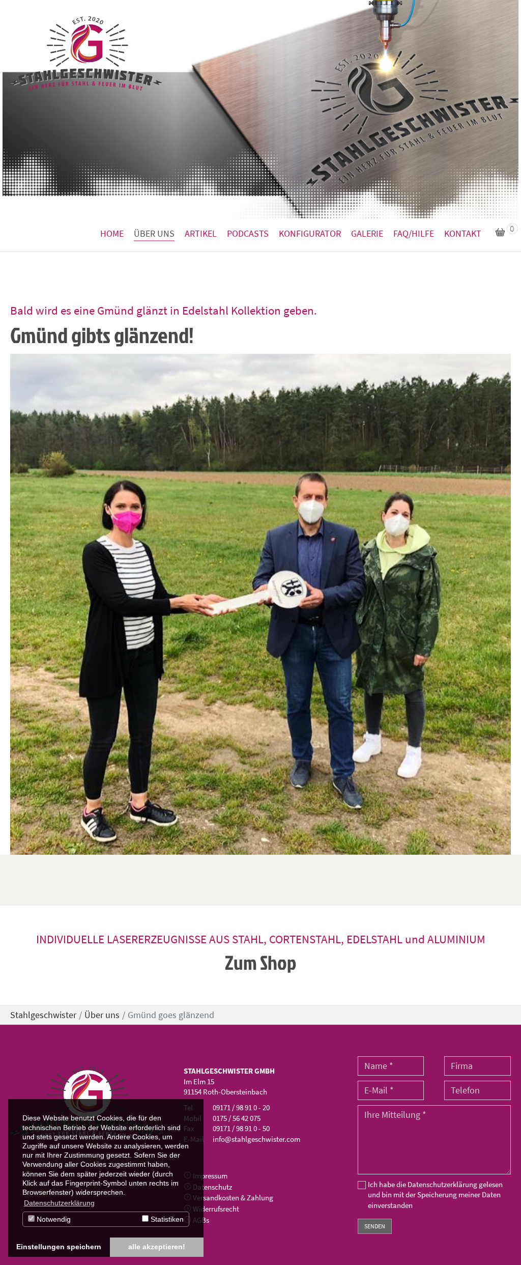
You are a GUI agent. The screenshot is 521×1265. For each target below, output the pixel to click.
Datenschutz (212, 1187)
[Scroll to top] (497, 1241)
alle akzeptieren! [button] (156, 1247)
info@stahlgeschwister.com (256, 1139)
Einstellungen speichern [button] (58, 1247)
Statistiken (166, 1219)
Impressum (210, 1175)
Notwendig (53, 1219)
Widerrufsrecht (216, 1209)
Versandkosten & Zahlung (233, 1197)
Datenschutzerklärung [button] (59, 1203)
